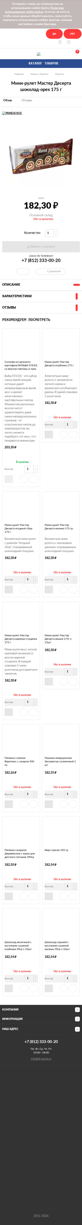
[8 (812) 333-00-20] (4, 53)
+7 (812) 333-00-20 (41, 260)
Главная (19, 74)
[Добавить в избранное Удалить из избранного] (22, 271)
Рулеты (59, 74)
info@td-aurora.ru (41, 1058)
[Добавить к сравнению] (33, 479)
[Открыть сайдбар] (5, 33)
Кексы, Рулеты (39, 74)
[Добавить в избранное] (24, 479)
